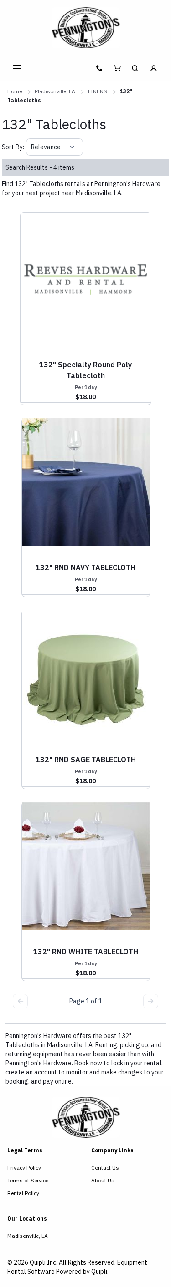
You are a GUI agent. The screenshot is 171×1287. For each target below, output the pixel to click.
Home (14, 91)
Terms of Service (27, 1180)
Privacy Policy (24, 1167)
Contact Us (105, 1167)
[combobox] (31, 147)
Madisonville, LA (55, 91)
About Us (102, 1180)
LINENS (97, 91)
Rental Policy (23, 1193)
